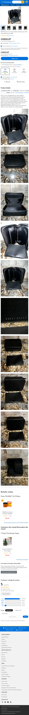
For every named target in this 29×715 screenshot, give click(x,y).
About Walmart (5, 637)
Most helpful (5, 613)
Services (12, 5)
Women (12, 92)
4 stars (2, 600)
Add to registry (21, 81)
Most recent (9, 610)
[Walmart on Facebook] (2, 702)
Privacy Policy (5, 683)
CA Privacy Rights (5, 685)
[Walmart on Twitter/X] (5, 702)
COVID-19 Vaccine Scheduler (8, 666)
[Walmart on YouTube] (8, 702)
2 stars (2, 603)
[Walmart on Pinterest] (11, 702)
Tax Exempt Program (6, 676)
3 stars (2, 602)
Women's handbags (19, 92)
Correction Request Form (9, 572)
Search (25, 616)
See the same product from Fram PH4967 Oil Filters (16, 522)
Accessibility (4, 672)
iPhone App (4, 694)
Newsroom (4, 641)
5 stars (2, 598)
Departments (6, 5)
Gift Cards (4, 661)
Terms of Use (4, 681)
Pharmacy (4, 668)
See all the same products (22, 559)
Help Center (23, 628)
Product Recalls (5, 674)
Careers (3, 639)
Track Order (10, 630)
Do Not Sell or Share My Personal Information (11, 689)
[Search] (22, 2)
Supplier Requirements (6, 647)
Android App (4, 696)
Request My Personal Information (9, 687)
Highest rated (18, 610)
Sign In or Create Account (10, 628)
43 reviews (11, 35)
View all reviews (6, 594)
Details (12, 78)
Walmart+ (4, 658)
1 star (3, 605)
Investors (3, 643)
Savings (17, 5)
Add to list (8, 81)
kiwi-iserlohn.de (14, 46)
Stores (3, 654)
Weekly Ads (20, 630)
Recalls (3, 670)
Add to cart (14, 58)
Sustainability (4, 645)
